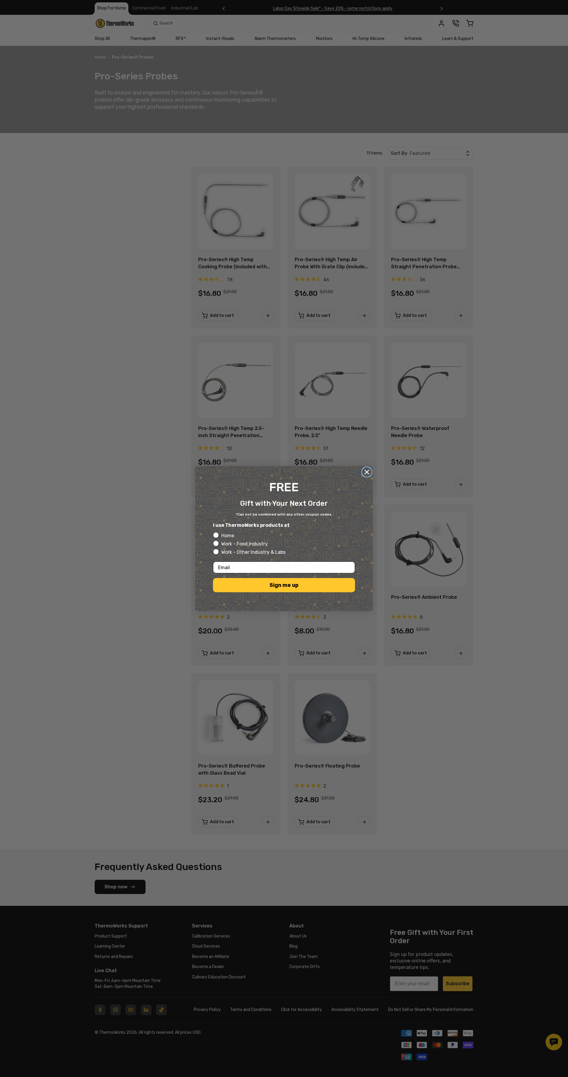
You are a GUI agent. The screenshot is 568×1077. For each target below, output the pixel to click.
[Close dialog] (367, 472)
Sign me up (284, 585)
